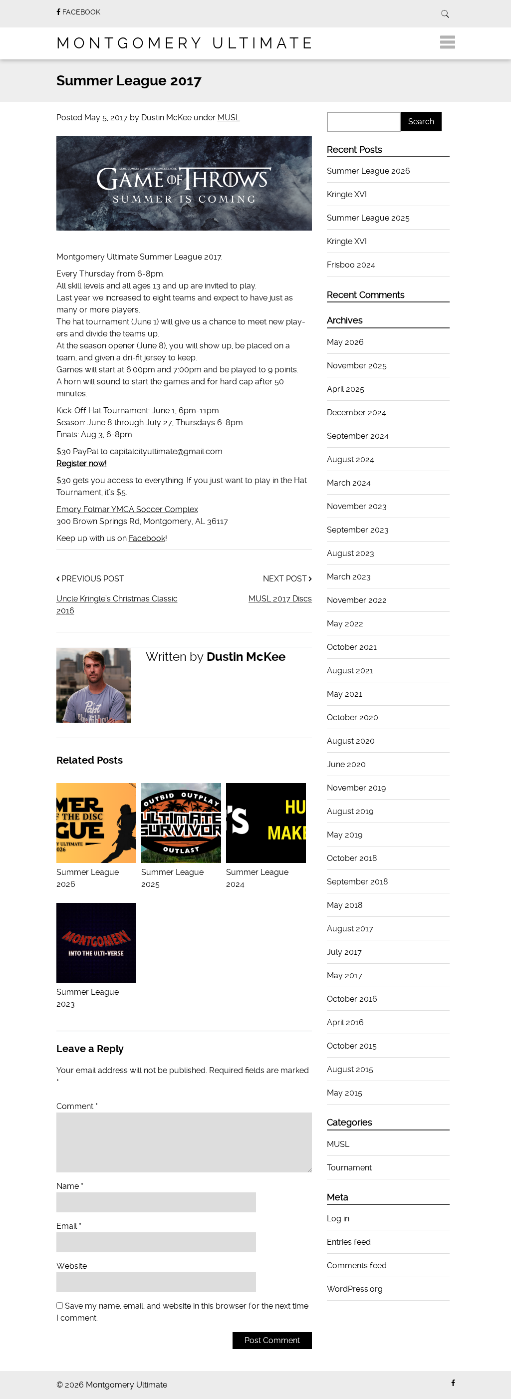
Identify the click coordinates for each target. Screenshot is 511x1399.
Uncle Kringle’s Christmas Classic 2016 (117, 604)
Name (69, 1186)
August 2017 (350, 928)
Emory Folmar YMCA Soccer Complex (127, 509)
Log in (338, 1218)
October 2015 (352, 1046)
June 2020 (346, 764)
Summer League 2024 (257, 878)
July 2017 (344, 952)
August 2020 (351, 741)
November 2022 (357, 600)
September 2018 (357, 881)
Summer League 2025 (172, 878)
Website (71, 1266)
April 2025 (345, 389)
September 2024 (358, 436)
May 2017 (344, 975)
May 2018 (345, 905)
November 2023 (357, 506)
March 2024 (349, 483)
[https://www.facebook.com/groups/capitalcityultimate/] (453, 1383)
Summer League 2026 (87, 878)
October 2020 (352, 717)
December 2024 (356, 412)
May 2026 (345, 342)
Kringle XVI (347, 194)
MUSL (229, 117)
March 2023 (349, 576)
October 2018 (352, 858)
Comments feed (357, 1265)
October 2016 (352, 999)
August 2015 (350, 1069)
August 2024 (350, 459)
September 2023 (358, 530)
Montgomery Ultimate (185, 43)
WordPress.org (355, 1289)
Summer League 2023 (87, 998)
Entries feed (349, 1242)
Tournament (349, 1167)
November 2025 (357, 365)
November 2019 (356, 788)
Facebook (147, 538)
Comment (77, 1106)
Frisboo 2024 (351, 265)
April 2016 (345, 1022)
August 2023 (350, 553)
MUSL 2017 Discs (280, 598)
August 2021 (350, 670)
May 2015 (344, 1093)
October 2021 (352, 647)
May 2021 (344, 694)
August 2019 (350, 811)
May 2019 (344, 834)
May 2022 (345, 623)
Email (68, 1226)
